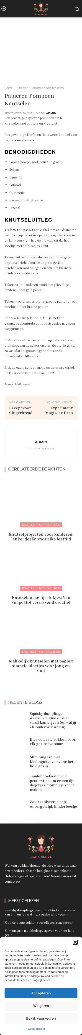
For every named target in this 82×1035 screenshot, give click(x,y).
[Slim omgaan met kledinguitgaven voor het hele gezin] (15, 761)
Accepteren (41, 993)
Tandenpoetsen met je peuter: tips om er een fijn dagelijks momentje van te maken (52, 783)
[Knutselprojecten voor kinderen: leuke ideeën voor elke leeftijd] (41, 501)
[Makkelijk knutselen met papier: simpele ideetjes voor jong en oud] (41, 628)
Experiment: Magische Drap (59, 410)
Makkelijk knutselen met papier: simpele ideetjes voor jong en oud (41, 665)
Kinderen (22, 87)
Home (9, 87)
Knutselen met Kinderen (48, 87)
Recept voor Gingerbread (21, 410)
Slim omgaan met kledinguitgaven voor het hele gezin (51, 761)
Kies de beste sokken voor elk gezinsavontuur (53, 741)
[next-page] (44, 681)
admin (51, 113)
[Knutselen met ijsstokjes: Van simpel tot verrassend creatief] (41, 565)
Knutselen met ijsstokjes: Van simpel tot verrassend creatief (41, 600)
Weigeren (41, 1006)
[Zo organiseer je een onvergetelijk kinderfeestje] (15, 804)
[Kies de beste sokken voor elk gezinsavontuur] (15, 741)
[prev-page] (36, 681)
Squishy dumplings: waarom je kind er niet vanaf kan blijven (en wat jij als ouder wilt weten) (53, 720)
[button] (75, 942)
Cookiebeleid (36, 1028)
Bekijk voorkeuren (41, 1018)
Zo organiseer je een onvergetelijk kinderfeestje (53, 804)
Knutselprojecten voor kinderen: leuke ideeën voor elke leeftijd (41, 536)
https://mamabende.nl (41, 448)
